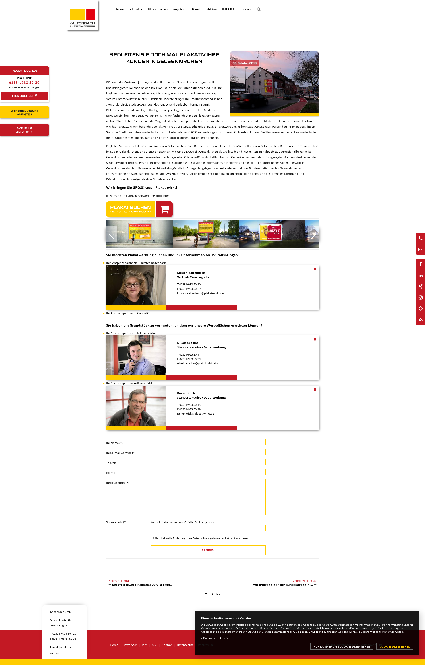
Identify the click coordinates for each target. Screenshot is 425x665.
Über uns (246, 9)
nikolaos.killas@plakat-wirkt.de (197, 363)
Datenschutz (201, 538)
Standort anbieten (204, 9)
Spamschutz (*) (116, 522)
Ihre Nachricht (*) (117, 483)
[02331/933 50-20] (420, 238)
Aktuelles (136, 9)
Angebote (179, 9)
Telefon (111, 463)
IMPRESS (228, 9)
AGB (154, 645)
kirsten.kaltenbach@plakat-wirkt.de (200, 293)
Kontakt (167, 645)
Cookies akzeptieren (395, 646)
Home (120, 9)
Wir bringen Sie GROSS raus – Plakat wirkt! (141, 187)
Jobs (144, 645)
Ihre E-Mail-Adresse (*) (120, 453)
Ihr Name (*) (114, 443)
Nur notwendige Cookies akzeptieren (341, 646)
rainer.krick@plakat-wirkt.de (195, 414)
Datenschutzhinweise (216, 638)
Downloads (130, 645)
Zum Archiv (212, 594)
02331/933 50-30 (24, 82)
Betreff (110, 473)
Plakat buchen (158, 9)
